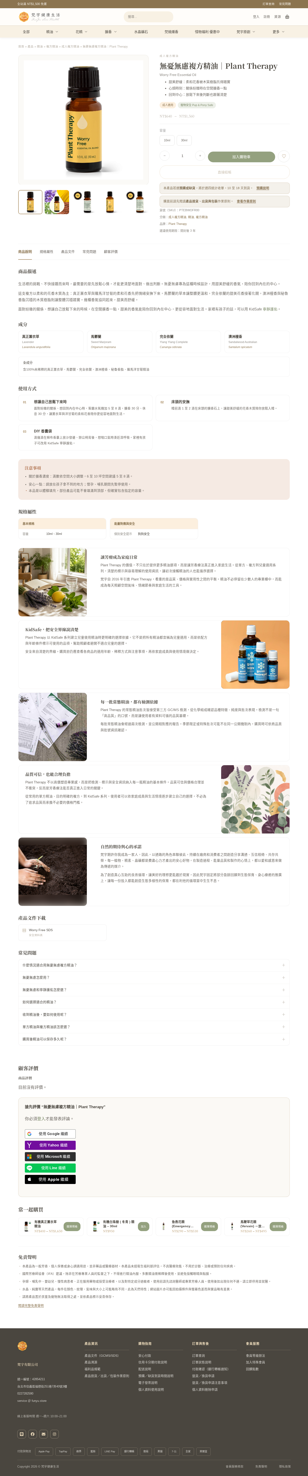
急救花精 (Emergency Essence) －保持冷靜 (184, 1224)
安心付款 (144, 1355)
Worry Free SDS (41, 930)
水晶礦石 (141, 32)
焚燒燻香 (171, 32)
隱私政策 (285, 1466)
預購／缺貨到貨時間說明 (155, 1376)
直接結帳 (224, 172)
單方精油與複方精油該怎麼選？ (46, 1027)
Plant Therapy (177, 224)
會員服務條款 (234, 1466)
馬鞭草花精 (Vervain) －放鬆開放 (253, 1224)
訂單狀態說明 (201, 1362)
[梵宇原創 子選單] (254, 31)
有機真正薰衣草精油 (45, 1224)
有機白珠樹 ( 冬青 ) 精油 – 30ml (119, 1224)
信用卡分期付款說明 (152, 1362)
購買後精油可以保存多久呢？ (45, 1039)
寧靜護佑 (270, 309)
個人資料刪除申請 (205, 1389)
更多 (276, 31)
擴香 (108, 31)
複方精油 (52, 46)
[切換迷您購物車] (287, 17)
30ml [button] (184, 140)
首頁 (21, 46)
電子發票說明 (148, 1383)
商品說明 (25, 252)
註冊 (267, 16)
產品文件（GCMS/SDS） (103, 1355)
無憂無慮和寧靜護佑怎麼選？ (45, 990)
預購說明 (262, 188)
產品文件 (68, 252)
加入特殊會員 (255, 1362)
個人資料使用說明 (151, 1389)
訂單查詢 (268, 4)
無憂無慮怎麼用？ (36, 977)
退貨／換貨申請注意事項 (209, 1383)
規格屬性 (46, 252)
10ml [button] (167, 140)
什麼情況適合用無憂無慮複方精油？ (50, 965)
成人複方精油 (70, 46)
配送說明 (144, 1369)
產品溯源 (91, 1362)
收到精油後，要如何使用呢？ (45, 1014)
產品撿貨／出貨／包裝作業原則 (107, 1376)
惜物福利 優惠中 (207, 32)
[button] (142, 208)
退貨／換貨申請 (203, 1376)
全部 (26, 32)
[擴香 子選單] (116, 31)
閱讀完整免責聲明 (31, 1305)
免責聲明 (261, 1466)
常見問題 (285, 4)
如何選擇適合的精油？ (40, 1002)
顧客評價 (111, 252)
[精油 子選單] (57, 31)
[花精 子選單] (86, 31)
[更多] (283, 31)
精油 (49, 31)
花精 (79, 31)
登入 (256, 16)
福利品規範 (93, 1369)
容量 (163, 130)
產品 (31, 46)
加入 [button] (143, 1226)
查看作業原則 (246, 201)
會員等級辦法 (255, 1355)
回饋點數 (252, 1369)
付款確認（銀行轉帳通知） (211, 1369)
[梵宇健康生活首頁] (22, 1346)
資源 (277, 16)
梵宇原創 (243, 31)
